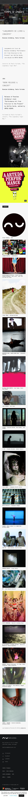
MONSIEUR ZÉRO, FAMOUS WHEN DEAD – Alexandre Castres (13, 354)
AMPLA (3, 777)
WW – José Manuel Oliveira (9, 588)
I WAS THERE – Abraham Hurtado (10, 315)
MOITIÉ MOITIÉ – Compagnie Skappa (11, 505)
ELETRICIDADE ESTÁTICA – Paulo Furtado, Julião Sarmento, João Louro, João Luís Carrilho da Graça (12, 276)
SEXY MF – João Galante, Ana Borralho (12, 547)
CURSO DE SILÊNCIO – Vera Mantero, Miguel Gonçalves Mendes (13, 686)
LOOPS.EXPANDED (6, 774)
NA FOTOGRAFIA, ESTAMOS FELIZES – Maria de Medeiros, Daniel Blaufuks (13, 645)
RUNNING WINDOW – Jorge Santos (10, 568)
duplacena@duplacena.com (9, 747)
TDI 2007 (5, 206)
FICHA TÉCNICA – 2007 (7, 237)
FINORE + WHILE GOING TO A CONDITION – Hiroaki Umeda (12, 527)
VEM (13, 774)
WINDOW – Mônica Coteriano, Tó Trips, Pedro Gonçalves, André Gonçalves (13, 665)
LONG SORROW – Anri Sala (8, 406)
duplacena (23, 728)
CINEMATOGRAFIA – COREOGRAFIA (10, 255)
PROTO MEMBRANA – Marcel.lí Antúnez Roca (12, 623)
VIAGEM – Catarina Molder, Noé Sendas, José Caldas (13, 428)
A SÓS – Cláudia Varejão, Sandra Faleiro (12, 449)
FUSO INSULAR (9, 771)
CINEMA (8, 777)
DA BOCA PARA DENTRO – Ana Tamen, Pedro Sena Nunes (12, 388)
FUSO (3, 771)
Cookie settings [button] (13, 795)
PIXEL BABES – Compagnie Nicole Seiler (12, 487)
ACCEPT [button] (21, 795)
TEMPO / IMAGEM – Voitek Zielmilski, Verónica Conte (11, 723)
